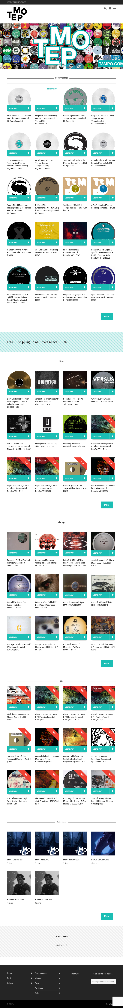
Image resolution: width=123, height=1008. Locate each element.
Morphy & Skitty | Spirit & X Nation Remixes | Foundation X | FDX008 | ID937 (75, 297)
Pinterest (115, 2)
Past (9, 978)
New (37, 983)
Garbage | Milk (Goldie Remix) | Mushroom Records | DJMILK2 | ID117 (19, 647)
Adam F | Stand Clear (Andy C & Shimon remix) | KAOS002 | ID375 (103, 647)
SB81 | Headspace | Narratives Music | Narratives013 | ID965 (71, 252)
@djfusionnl (61, 945)
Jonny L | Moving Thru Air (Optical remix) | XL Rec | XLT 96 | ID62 (46, 647)
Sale (37, 993)
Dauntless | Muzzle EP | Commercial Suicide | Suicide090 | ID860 (73, 401)
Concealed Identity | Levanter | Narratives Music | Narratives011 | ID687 (103, 488)
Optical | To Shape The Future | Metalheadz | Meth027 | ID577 (16, 605)
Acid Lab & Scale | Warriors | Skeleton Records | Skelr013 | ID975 (46, 252)
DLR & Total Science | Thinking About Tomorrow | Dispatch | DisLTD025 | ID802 (19, 446)
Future (9, 973)
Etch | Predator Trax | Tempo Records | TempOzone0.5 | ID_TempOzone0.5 (19, 118)
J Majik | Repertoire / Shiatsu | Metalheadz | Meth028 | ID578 (103, 563)
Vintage (38, 978)
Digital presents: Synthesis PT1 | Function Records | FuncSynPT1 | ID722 (46, 488)
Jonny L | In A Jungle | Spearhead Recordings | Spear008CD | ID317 (101, 759)
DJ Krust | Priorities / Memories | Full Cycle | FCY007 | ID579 (72, 647)
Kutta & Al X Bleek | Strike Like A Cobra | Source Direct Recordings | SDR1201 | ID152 (74, 563)
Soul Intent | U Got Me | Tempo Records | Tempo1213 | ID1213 (75, 208)
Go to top (109, 1004)
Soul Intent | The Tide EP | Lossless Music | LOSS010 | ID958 (46, 297)
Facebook (94, 2)
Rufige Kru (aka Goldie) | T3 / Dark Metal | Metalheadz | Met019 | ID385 (46, 605)
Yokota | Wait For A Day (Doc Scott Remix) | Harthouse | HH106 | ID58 (18, 801)
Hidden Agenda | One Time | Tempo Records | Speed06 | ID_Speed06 (74, 118)
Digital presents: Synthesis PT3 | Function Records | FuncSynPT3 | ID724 (102, 446)
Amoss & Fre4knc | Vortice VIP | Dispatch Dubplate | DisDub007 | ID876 (47, 401)
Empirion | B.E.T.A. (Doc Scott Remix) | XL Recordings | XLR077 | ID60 (18, 563)
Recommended (41, 973)
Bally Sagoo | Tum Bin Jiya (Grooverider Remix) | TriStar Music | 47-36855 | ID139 (74, 801)
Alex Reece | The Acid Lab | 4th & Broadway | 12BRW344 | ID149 (47, 801)
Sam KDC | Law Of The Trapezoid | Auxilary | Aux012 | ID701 (75, 488)
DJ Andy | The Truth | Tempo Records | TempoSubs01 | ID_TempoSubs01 (103, 163)
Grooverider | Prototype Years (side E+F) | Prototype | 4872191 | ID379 (46, 563)
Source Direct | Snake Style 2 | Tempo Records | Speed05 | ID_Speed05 (75, 163)
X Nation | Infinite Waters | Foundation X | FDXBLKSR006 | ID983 (19, 252)
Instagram (111, 2)
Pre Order (39, 988)
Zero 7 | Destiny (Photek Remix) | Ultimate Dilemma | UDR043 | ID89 (102, 801)
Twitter (102, 2)
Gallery (10, 983)
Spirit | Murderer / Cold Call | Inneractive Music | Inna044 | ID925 (102, 297)
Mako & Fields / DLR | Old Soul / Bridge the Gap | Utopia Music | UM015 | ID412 (74, 759)
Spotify (98, 2)
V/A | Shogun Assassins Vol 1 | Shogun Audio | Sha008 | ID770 (19, 717)
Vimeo (107, 2)
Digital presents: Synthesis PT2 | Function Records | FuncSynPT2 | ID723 (18, 488)
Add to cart (13, 108)
